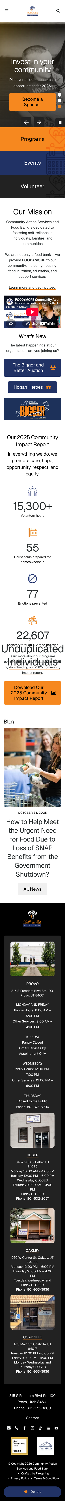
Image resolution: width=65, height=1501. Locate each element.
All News (32, 889)
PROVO (32, 983)
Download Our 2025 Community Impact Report (29, 693)
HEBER (32, 1155)
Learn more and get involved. (32, 287)
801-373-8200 (39, 1408)
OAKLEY (32, 1250)
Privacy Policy (20, 1478)
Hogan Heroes (28, 387)
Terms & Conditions (47, 1478)
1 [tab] (59, 95)
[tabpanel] (32, 74)
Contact (32, 1418)
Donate (36, 1492)
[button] (7, 11)
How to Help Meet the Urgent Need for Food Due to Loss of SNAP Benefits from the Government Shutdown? (32, 848)
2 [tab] (59, 100)
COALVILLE (32, 1337)
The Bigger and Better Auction (28, 367)
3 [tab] (59, 106)
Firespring (42, 1473)
